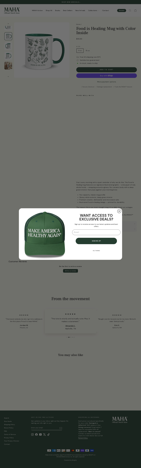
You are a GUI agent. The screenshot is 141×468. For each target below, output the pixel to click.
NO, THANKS (96, 250)
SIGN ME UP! (96, 241)
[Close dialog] (119, 211)
